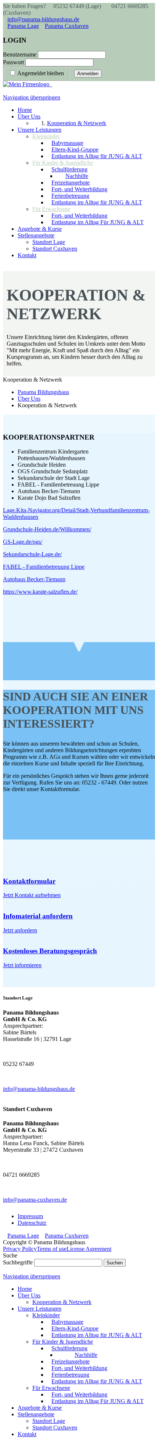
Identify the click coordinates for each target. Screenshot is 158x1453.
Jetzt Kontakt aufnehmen (32, 895)
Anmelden (87, 73)
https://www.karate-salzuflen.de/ (40, 592)
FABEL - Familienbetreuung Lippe (44, 567)
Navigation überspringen (31, 97)
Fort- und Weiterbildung (79, 1368)
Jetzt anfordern (20, 930)
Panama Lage (23, 26)
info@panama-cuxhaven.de (35, 1200)
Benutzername (19, 54)
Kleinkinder (46, 1315)
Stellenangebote (36, 1414)
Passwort (13, 62)
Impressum (30, 1216)
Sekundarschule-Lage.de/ (32, 554)
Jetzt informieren (22, 965)
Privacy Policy (20, 1249)
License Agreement (89, 1249)
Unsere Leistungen (39, 1308)
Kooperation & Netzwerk (61, 1302)
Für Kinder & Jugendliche (62, 1342)
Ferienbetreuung (70, 1375)
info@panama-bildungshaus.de (43, 19)
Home (25, 1289)
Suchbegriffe (18, 1262)
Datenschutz (32, 1223)
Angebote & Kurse (40, 1408)
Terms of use (52, 1249)
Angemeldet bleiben (40, 73)
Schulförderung (69, 1348)
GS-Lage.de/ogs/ (22, 542)
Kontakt (27, 1434)
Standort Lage (48, 1421)
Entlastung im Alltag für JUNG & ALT (96, 1335)
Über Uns (29, 1295)
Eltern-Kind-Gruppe (74, 1328)
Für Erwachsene (51, 1388)
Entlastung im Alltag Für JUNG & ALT (97, 1401)
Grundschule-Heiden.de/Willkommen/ (47, 529)
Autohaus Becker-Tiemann (34, 579)
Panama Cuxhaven (67, 26)
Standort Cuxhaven (54, 1427)
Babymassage (67, 1322)
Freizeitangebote (70, 1361)
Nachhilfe (86, 1355)
